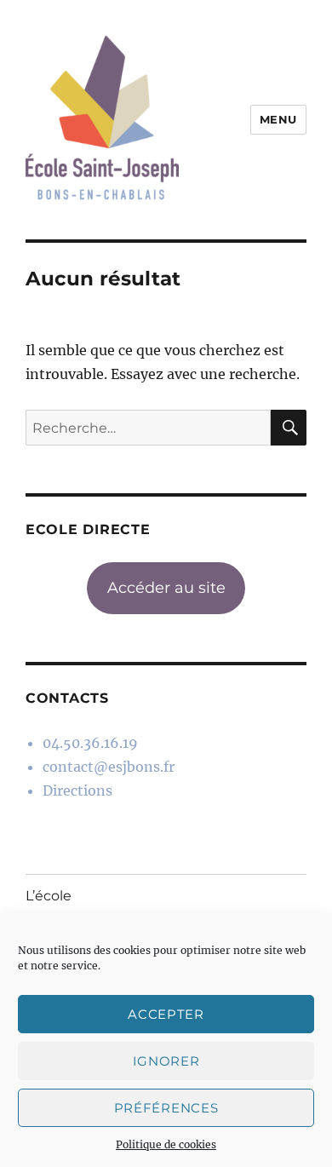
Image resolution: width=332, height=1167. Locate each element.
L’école (49, 896)
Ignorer (166, 1061)
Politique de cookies (166, 1144)
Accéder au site (166, 587)
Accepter (166, 1014)
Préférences (166, 1108)
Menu (278, 119)
